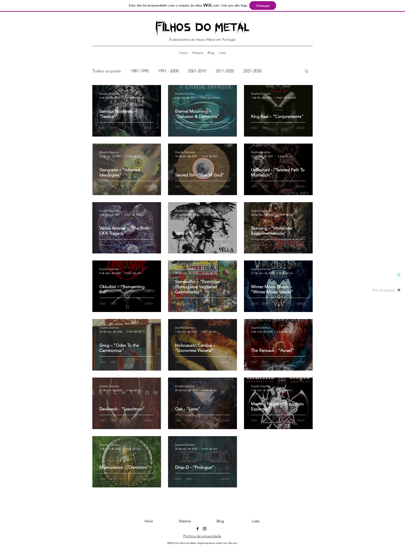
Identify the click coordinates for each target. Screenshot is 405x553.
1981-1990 (139, 71)
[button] (306, 71)
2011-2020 (225, 71)
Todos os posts (106, 71)
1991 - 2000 (168, 71)
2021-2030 (252, 71)
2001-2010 (197, 71)
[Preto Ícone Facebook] (197, 539)
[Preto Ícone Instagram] (204, 539)
